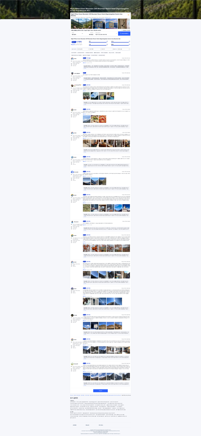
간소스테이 (100, 408)
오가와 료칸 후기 (73, 401)
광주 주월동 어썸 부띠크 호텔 (120, 409)
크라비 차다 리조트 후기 (114, 401)
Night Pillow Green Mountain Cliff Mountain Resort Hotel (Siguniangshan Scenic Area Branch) (105, 395)
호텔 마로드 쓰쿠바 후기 (94, 406)
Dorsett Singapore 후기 (93, 401)
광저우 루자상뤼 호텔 (109, 414)
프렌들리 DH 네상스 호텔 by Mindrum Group (77, 409)
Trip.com (71, 395)
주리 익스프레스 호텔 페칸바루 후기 (82, 401)
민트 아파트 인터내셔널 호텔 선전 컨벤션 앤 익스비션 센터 (105, 409)
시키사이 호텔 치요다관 (120, 408)
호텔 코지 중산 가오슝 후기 (74, 406)
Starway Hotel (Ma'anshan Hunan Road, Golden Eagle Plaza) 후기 (95, 403)
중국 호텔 (78, 395)
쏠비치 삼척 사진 (114, 416)
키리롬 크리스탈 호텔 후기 (111, 406)
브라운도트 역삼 (81, 408)
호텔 (75, 395)
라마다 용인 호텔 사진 (100, 416)
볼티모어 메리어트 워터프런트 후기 (103, 401)
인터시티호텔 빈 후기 (102, 406)
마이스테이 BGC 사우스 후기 (84, 406)
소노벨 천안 (114, 408)
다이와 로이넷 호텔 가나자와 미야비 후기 (77, 403)
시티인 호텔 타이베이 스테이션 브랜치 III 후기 (114, 403)
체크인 (73, 32)
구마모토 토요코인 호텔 (74, 416)
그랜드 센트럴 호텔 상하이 (106, 408)
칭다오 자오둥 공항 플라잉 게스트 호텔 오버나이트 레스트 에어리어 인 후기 (82, 414)
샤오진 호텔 (87, 395)
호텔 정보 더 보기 (108, 17)
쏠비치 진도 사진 (107, 416)
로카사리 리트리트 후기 (74, 408)
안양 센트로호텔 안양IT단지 (90, 409)
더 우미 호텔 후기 (119, 406)
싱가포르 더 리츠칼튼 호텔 (83, 416)
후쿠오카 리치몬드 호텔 (92, 416)
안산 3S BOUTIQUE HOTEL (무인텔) (91, 408)
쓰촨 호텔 (82, 395)
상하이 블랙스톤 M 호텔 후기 (100, 414)
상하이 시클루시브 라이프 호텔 (119, 414)
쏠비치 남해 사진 (73, 417)
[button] (145, 2)
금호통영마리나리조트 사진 (122, 416)
